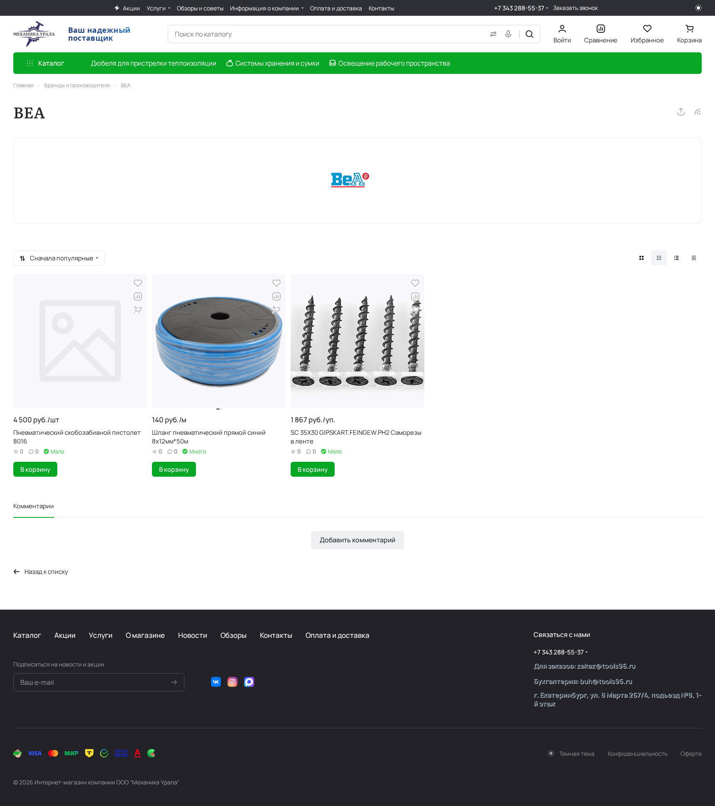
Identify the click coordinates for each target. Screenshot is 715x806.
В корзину (35, 469)
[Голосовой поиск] (510, 34)
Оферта (691, 753)
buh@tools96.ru (606, 681)
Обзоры (233, 635)
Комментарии (33, 506)
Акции (65, 635)
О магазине (145, 635)
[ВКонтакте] (216, 682)
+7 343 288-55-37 (519, 8)
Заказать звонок (575, 8)
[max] (249, 682)
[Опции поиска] (491, 34)
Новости (192, 635)
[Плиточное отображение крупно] (641, 257)
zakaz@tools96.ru (606, 665)
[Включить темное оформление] (698, 8)
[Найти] (529, 34)
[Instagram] (233, 682)
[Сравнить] (138, 296)
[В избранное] (138, 283)
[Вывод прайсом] (694, 257)
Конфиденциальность (637, 753)
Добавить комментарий (357, 539)
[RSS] (697, 112)
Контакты (276, 635)
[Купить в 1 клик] (138, 310)
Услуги (101, 635)
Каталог (27, 635)
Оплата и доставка (338, 635)
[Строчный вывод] (676, 257)
